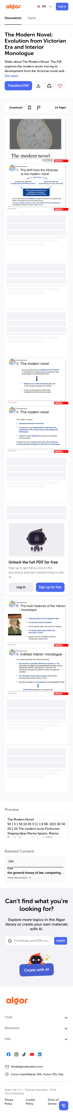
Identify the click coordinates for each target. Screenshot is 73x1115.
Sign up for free (50, 587)
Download (15, 107)
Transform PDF (18, 85)
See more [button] (11, 75)
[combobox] (45, 6)
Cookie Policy (30, 1101)
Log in (62, 6)
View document (17, 877)
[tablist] (36, 18)
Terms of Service (53, 1101)
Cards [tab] (32, 18)
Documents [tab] (13, 18)
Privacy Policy (9, 1101)
